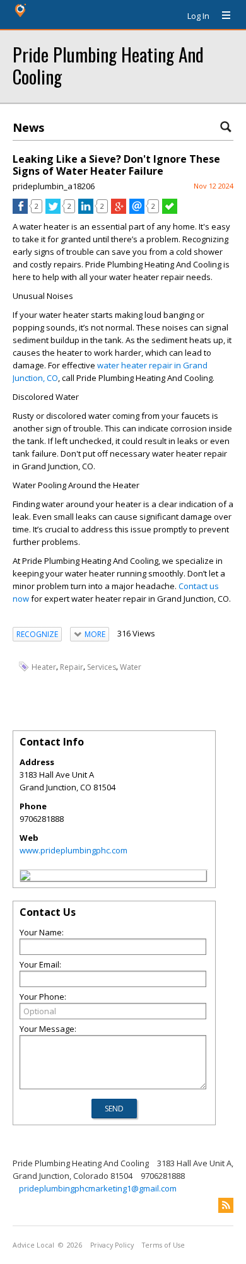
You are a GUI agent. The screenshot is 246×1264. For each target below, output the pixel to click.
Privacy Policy (112, 1245)
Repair (71, 667)
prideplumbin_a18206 (54, 186)
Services (101, 667)
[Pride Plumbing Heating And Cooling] (25, 877)
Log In (198, 15)
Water (130, 667)
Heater (44, 667)
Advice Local (33, 1245)
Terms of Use (163, 1245)
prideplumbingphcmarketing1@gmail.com (98, 1188)
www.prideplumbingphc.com (73, 850)
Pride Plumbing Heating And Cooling (108, 65)
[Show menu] (221, 15)
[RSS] (225, 1205)
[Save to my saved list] (169, 210)
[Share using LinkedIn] (85, 210)
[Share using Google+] (118, 210)
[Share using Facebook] (20, 210)
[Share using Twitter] (53, 210)
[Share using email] (136, 210)
